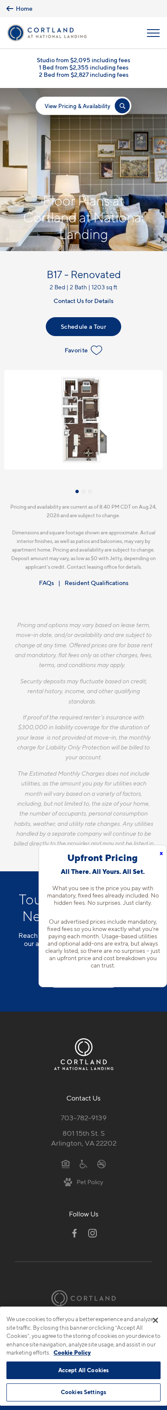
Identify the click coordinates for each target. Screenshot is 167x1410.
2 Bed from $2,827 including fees (83, 74)
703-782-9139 (84, 1117)
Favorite (76, 350)
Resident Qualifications (96, 582)
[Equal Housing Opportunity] (65, 1163)
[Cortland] (83, 1298)
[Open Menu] (153, 33)
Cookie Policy (72, 1352)
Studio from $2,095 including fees (83, 60)
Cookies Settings (83, 1392)
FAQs (46, 582)
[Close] (155, 1320)
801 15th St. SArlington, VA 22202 (83, 1138)
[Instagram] (92, 1233)
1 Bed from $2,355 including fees (83, 67)
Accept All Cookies (83, 1370)
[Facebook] (74, 1233)
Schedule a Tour (83, 326)
